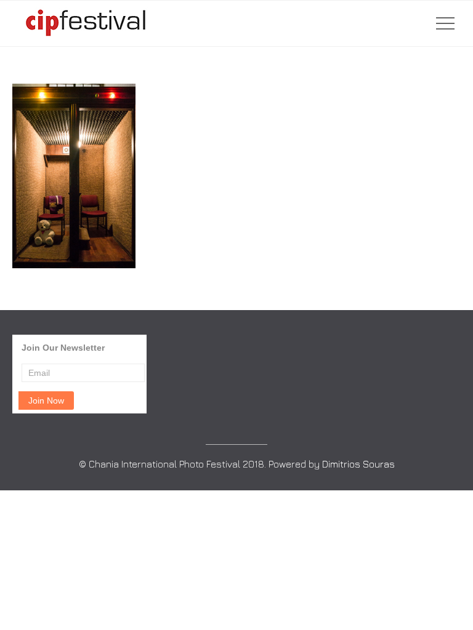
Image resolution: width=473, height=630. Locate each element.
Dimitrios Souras (358, 463)
